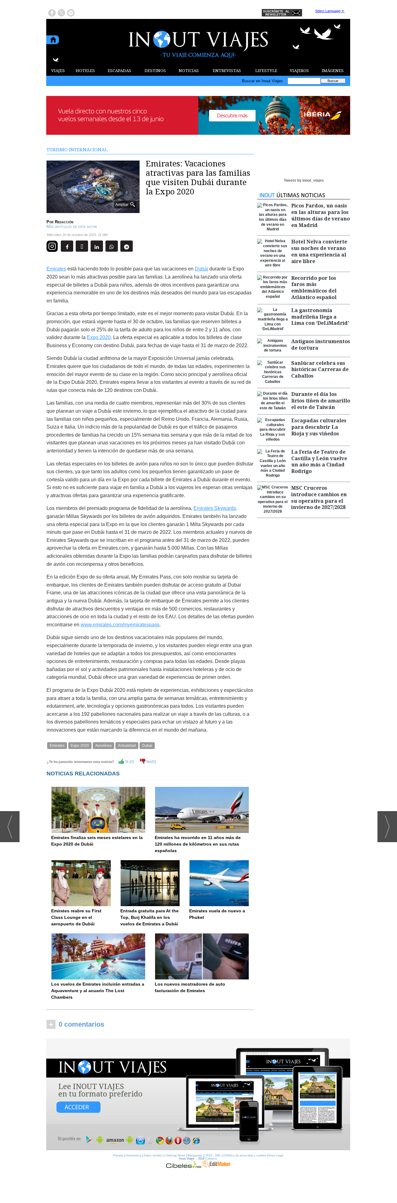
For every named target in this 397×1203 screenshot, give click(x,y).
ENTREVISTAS (227, 70)
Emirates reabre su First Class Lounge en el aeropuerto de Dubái (76, 917)
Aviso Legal (275, 1155)
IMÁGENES (333, 70)
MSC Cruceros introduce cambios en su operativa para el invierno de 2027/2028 (319, 497)
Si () (129, 762)
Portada (118, 1155)
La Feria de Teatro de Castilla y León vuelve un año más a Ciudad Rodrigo (319, 461)
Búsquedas (195, 1155)
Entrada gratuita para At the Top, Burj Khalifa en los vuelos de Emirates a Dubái (149, 917)
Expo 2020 (99, 337)
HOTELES (85, 70)
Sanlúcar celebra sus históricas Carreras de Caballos (320, 369)
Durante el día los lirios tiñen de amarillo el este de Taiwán (320, 400)
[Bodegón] (198, 1094)
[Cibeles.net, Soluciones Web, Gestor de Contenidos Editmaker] (184, 1166)
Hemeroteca (133, 1155)
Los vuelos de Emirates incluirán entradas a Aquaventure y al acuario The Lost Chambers (97, 991)
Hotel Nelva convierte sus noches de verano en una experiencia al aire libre (319, 251)
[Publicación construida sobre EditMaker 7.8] (216, 1166)
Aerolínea (103, 745)
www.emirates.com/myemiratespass (120, 624)
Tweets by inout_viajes (304, 180)
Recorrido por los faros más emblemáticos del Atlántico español (314, 287)
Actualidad (127, 745)
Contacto (211, 1158)
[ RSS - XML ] (213, 1155)
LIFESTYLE (266, 70)
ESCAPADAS (119, 70)
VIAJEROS (299, 70)
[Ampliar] (93, 210)
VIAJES (58, 70)
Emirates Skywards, (215, 508)
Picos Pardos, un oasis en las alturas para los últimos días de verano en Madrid (320, 215)
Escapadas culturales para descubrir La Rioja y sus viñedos (318, 427)
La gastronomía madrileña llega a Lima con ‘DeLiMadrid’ (320, 316)
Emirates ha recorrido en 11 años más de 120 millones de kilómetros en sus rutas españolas (198, 844)
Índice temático (154, 1155)
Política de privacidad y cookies (245, 1155)
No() (150, 762)
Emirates (56, 268)
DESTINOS (155, 70)
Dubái (201, 268)
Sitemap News (175, 1155)
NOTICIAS (189, 70)
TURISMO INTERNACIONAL (77, 149)
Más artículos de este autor (72, 226)
